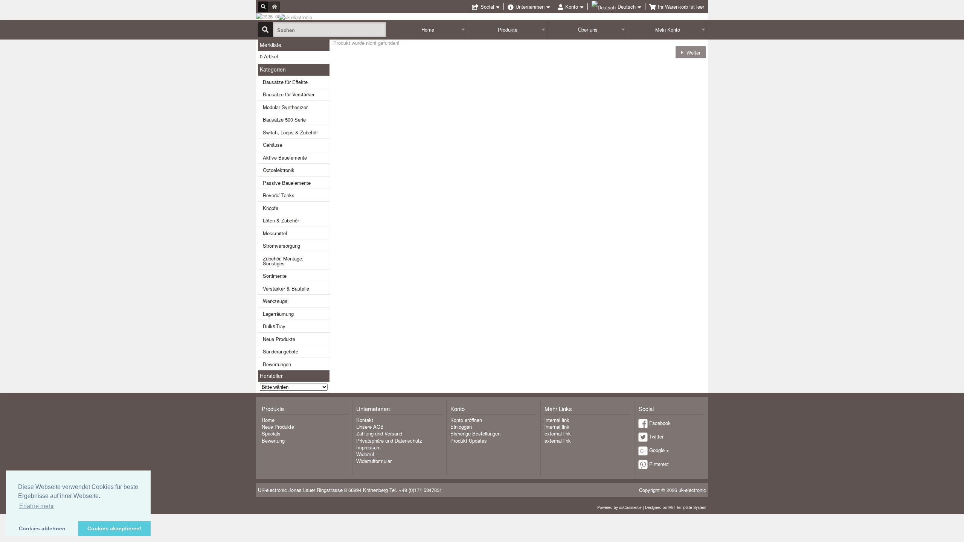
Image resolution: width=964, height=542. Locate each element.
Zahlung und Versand (379, 433)
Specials (271, 433)
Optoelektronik (278, 170)
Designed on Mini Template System (675, 507)
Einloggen (461, 426)
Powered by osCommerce (619, 507)
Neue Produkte (279, 339)
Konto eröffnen (466, 419)
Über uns (588, 29)
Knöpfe (270, 208)
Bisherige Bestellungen (475, 433)
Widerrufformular (374, 460)
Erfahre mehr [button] (36, 506)
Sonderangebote (280, 351)
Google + (659, 450)
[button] (690, 52)
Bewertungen (277, 364)
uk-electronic (692, 489)
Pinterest (659, 463)
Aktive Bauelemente (285, 157)
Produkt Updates (468, 440)
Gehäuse (272, 144)
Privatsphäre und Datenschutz (389, 440)
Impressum (368, 447)
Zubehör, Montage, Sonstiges (283, 261)
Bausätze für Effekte (285, 81)
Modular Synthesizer (285, 107)
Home (427, 29)
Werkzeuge (275, 300)
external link (558, 433)
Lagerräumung (278, 313)
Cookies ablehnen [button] (42, 528)
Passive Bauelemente (287, 182)
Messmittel (275, 233)
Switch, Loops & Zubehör (290, 132)
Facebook (660, 422)
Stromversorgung (281, 245)
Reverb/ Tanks (278, 195)
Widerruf (365, 454)
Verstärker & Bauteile (286, 288)
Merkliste (270, 45)
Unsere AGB (370, 426)
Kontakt (364, 419)
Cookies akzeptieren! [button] (114, 528)
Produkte (507, 29)
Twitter (656, 436)
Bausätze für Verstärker (288, 94)
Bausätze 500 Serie (284, 119)
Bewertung (273, 440)
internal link (557, 419)
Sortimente (275, 275)
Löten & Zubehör (281, 220)
